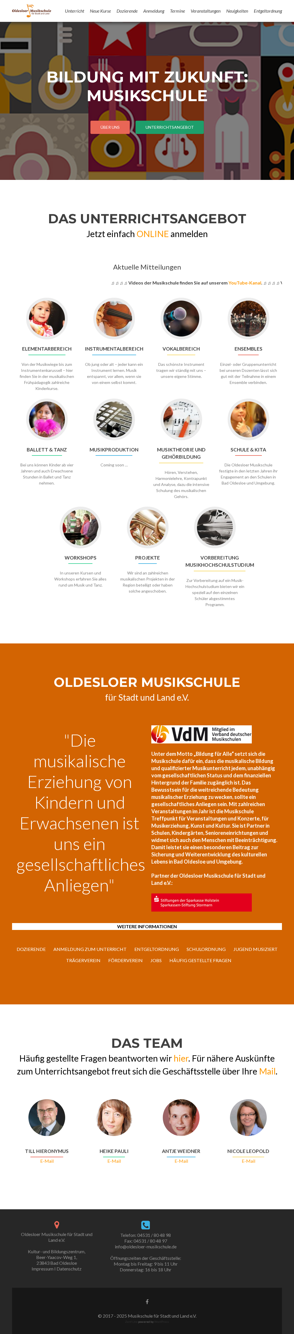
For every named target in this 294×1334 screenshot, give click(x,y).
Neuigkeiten (237, 11)
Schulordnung (206, 949)
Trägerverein (83, 960)
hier (181, 1058)
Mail (267, 1071)
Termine (177, 11)
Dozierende (127, 11)
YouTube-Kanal (222, 282)
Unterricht (74, 11)
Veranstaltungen (205, 11)
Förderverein (125, 960)
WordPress (161, 1321)
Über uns (110, 127)
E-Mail (47, 1161)
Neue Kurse (100, 11)
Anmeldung (153, 11)
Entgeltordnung (268, 11)
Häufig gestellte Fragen (200, 960)
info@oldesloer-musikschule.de (146, 1246)
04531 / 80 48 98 (154, 1235)
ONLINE (153, 233)
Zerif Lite (131, 1321)
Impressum (42, 1268)
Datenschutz (69, 1268)
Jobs (156, 960)
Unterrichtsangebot (170, 127)
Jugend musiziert (255, 949)
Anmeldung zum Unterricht (90, 949)
